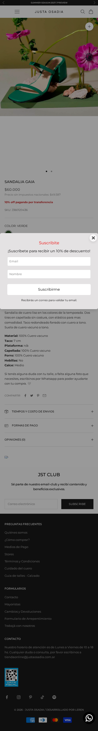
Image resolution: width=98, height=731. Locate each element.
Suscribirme (49, 289)
